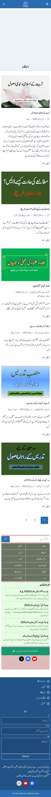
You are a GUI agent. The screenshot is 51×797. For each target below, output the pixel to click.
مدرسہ (44, 578)
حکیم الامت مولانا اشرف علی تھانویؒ (40, 292)
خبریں (20, 552)
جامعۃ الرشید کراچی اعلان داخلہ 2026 (36, 605)
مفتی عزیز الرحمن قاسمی (43, 486)
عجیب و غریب (42, 565)
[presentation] (25, 91)
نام (48, 715)
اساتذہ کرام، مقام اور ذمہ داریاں (40, 326)
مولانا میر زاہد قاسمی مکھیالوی (42, 409)
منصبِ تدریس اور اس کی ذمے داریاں (38, 403)
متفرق (16, 215)
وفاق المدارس (18, 578)
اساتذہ (28, 119)
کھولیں (46, 164)
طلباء (19, 215)
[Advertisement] (25, 35)
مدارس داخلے (18, 571)
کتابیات (44, 571)
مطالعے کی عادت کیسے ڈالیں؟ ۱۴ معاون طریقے (35, 209)
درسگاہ (44, 546)
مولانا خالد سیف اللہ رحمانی (42, 333)
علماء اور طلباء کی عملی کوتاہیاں (41, 286)
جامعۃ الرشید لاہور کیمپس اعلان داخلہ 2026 (35, 622)
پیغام (48, 736)
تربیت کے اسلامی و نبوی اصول (40, 113)
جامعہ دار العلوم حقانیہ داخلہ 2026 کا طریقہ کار (34, 592)
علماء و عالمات (18, 565)
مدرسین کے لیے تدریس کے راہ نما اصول (37, 480)
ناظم (48, 119)
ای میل (47, 725)
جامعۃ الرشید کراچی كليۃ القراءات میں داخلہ (35, 636)
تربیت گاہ (23, 215)
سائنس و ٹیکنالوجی (41, 559)
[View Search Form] (47, 4)
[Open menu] (3, 4)
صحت (20, 559)
